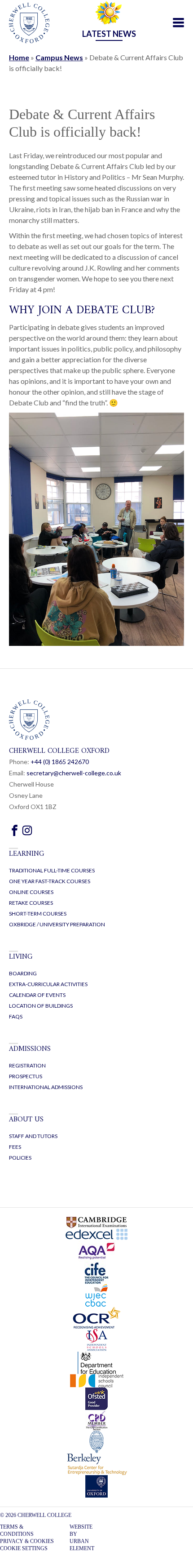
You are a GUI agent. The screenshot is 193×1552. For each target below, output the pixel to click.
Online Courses (31, 892)
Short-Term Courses (37, 913)
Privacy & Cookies (27, 1541)
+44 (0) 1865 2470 (60, 761)
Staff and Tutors (33, 1136)
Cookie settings (24, 1548)
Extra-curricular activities (48, 984)
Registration (27, 1065)
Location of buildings (41, 1005)
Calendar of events (37, 995)
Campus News (59, 57)
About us (26, 1119)
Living (21, 957)
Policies (20, 1157)
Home (19, 57)
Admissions (30, 1049)
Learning (26, 854)
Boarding (23, 973)
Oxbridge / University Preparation (57, 924)
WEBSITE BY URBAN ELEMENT (82, 1538)
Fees (15, 1146)
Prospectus (25, 1076)
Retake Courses (31, 902)
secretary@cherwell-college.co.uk (73, 773)
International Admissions (46, 1087)
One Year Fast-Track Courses (49, 881)
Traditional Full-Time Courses (52, 870)
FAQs (15, 1016)
